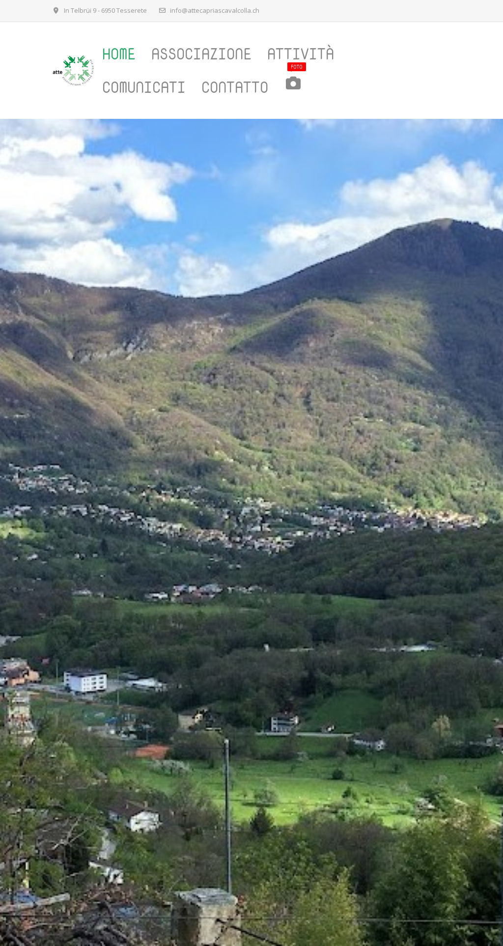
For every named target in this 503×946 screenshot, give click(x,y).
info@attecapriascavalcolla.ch (214, 10)
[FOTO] (299, 87)
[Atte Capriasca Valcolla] (73, 70)
